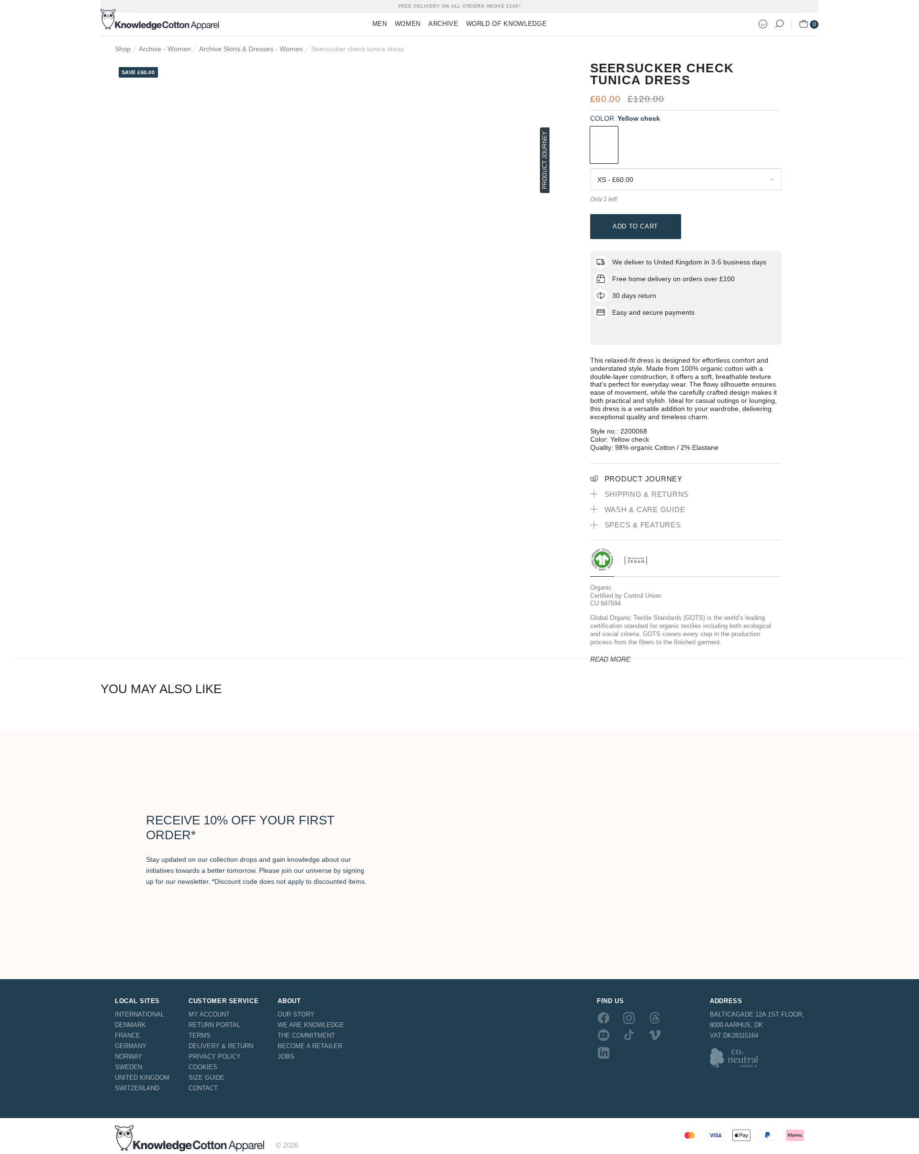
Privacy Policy (215, 1056)
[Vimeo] (655, 1035)
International (139, 1014)
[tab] (602, 562)
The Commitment (306, 1035)
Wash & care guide (645, 509)
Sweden (128, 1067)
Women (408, 23)
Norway (128, 1056)
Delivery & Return (221, 1046)
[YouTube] (603, 1035)
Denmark (130, 1024)
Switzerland (137, 1088)
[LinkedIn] (603, 1052)
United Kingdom (142, 1077)
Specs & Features (643, 525)
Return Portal (214, 1024)
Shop (123, 49)
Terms (200, 1035)
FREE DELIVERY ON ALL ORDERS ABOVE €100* (459, 6)
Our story (296, 1014)
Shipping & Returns (647, 494)
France (127, 1035)
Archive (443, 23)
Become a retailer (310, 1046)
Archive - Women (165, 49)
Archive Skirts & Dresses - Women (251, 49)
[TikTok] (629, 1035)
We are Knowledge (311, 1024)
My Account (209, 1014)
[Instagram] (629, 1018)
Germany (130, 1046)
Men (379, 23)
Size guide (206, 1077)
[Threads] (655, 1018)
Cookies (203, 1067)
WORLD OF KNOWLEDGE (506, 23)
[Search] (779, 24)
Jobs (286, 1056)
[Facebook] (603, 1018)
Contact (203, 1088)
